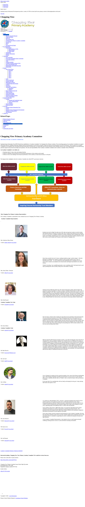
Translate (10, 31)
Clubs (7, 78)
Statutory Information (10, 53)
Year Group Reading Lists (11, 64)
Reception (10, 70)
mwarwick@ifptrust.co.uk (10, 352)
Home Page (5, 4)
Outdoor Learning (9, 62)
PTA (7, 44)
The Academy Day (10, 39)
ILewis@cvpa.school (9, 429)
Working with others (7, 97)
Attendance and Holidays (11, 87)
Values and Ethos (9, 37)
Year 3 (9, 74)
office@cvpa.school (9, 272)
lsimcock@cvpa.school (9, 420)
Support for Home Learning (12, 95)
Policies (7, 55)
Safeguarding (8, 47)
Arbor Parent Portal (10, 93)
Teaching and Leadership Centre (15, 100)
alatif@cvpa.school (9, 361)
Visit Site (2, 13)
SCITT (7, 108)
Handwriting (8, 66)
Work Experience (9, 103)
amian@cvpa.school (9, 384)
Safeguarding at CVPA (13, 49)
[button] (6, 9)
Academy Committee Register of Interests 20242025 (12, 450)
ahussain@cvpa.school (9, 440)
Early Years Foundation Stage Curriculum (14, 58)
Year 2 (9, 72)
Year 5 (9, 76)
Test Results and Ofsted (11, 45)
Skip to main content (5, 1)
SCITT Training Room (13, 101)
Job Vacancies (9, 112)
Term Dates (5, 6)
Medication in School (10, 82)
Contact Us (5, 113)
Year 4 (9, 75)
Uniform (7, 84)
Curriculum (5, 56)
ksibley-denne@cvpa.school (10, 242)
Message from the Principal (11, 35)
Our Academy (6, 34)
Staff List (8, 38)
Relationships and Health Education (13, 65)
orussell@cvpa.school (9, 304)
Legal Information (13, 495)
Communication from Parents (12, 83)
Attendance (10, 88)
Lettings (7, 99)
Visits (7, 60)
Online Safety (11, 51)
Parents (4, 68)
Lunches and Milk (9, 81)
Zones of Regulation (10, 96)
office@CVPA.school (5, 471)
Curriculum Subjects (10, 59)
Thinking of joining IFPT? (11, 111)
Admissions (8, 52)
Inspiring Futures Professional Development (15, 109)
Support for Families (10, 94)
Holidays (10, 89)
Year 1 (9, 71)
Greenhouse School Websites (21, 498)
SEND (7, 43)
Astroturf (10, 102)
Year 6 (9, 77)
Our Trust (5, 106)
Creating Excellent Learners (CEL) (13, 63)
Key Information (6, 46)
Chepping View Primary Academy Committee (15, 40)
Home (4, 33)
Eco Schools (8, 41)
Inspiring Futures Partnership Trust (13, 107)
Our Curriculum (9, 57)
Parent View (5, 5)
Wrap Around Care (10, 80)
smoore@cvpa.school (9, 330)
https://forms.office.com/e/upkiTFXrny (9, 459)
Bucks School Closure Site (11, 90)
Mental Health (11, 50)
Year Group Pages (9, 69)
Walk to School (9, 91)
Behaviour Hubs (9, 105)
